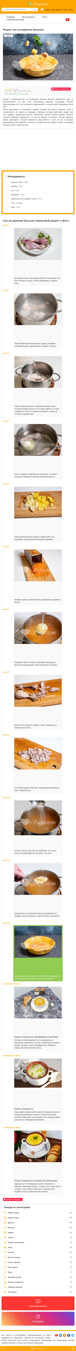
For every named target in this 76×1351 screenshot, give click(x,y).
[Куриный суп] (38, 1073)
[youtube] (68, 19)
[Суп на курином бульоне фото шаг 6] (38, 565)
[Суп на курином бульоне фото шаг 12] (38, 942)
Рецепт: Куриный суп (23, 1109)
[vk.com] (61, 1336)
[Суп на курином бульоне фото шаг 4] (38, 440)
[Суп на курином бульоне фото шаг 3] (38, 372)
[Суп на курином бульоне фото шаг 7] (38, 628)
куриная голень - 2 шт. (19, 182)
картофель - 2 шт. (18, 195)
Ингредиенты (16, 176)
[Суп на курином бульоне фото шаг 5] (38, 503)
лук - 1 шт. (15, 190)
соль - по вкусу (17, 203)
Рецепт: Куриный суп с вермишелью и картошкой (36, 1037)
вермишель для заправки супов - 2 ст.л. (26, 199)
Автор (70, 10)
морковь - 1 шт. (17, 186)
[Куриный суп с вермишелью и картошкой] (38, 1002)
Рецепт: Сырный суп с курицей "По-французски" (35, 1180)
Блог (65, 10)
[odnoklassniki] (65, 1336)
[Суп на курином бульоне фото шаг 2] (38, 309)
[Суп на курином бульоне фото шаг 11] (38, 879)
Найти (34, 9)
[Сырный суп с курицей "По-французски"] (38, 1146)
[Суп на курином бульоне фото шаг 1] (38, 244)
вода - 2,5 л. (16, 207)
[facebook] (69, 1336)
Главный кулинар (15, 19)
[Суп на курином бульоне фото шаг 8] (38, 691)
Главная (47, 10)
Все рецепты (57, 10)
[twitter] (73, 1336)
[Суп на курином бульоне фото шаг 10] (38, 817)
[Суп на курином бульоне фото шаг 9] (38, 753)
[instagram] (62, 19)
